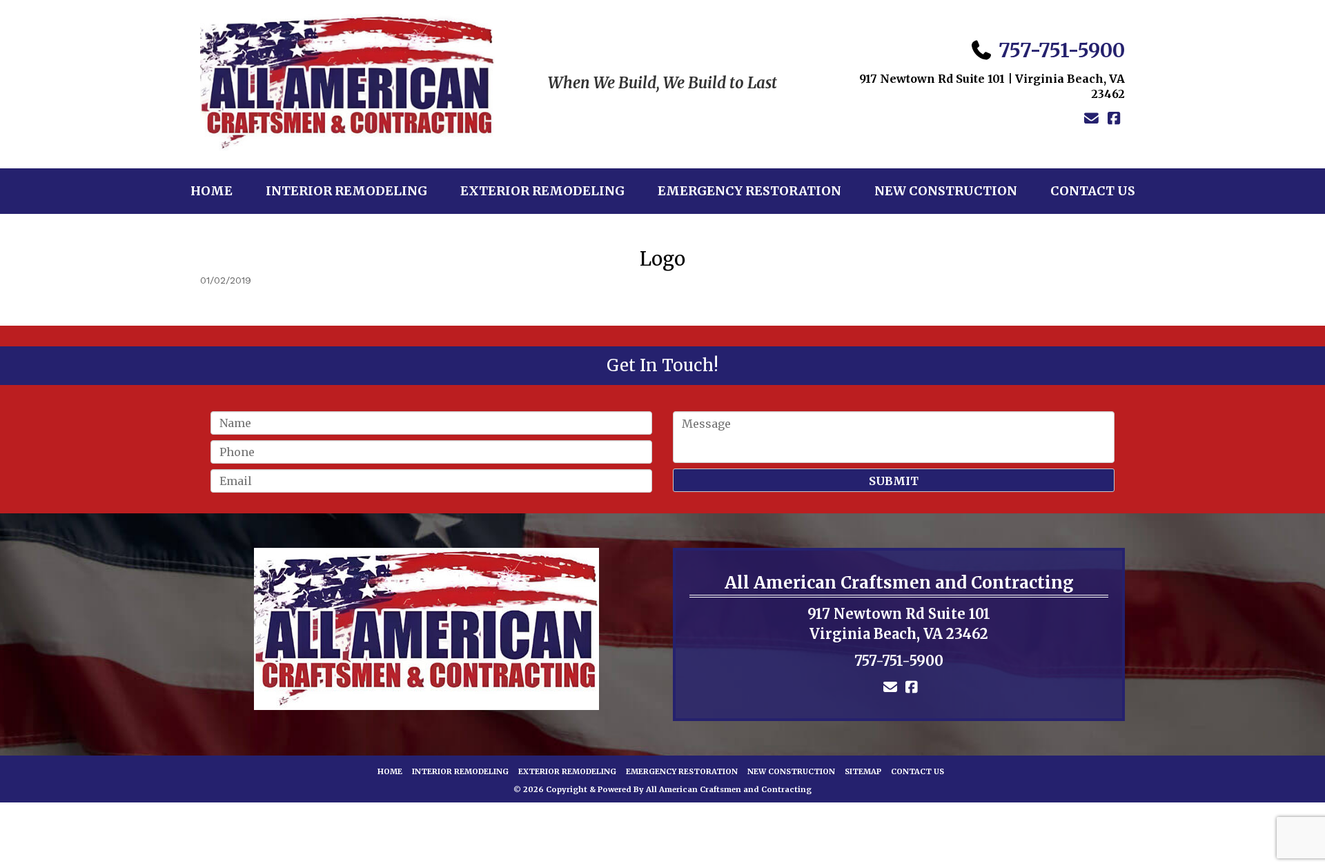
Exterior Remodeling (542, 191)
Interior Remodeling (346, 191)
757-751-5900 (1062, 50)
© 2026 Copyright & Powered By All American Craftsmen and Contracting (662, 789)
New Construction (945, 191)
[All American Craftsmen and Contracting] (347, 83)
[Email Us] (1092, 119)
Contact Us (1092, 191)
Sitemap (863, 771)
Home (211, 191)
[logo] (426, 629)
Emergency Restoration (749, 191)
